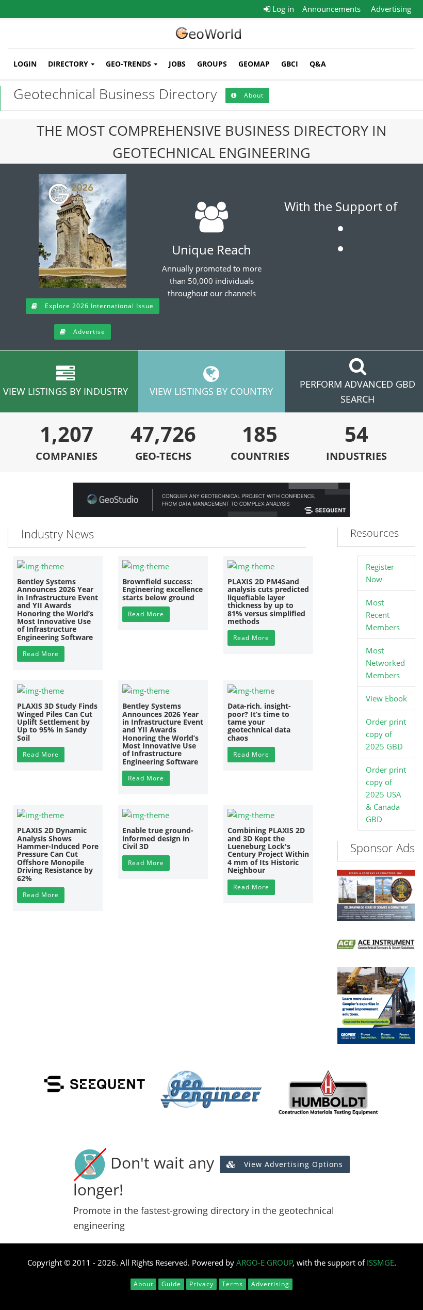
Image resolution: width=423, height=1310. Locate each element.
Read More (41, 653)
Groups (212, 64)
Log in (282, 9)
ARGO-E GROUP (264, 1262)
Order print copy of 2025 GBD (386, 734)
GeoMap (254, 64)
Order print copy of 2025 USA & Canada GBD (386, 794)
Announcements (331, 9)
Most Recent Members (383, 614)
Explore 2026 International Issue (98, 305)
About (253, 95)
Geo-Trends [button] (128, 64)
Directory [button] (68, 64)
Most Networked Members (385, 662)
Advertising (391, 9)
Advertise (88, 331)
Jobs (177, 64)
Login (25, 64)
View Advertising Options (292, 1164)
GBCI (289, 64)
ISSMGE (380, 1262)
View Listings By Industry (65, 391)
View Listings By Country (211, 391)
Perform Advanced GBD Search (357, 391)
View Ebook (386, 698)
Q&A (318, 64)
